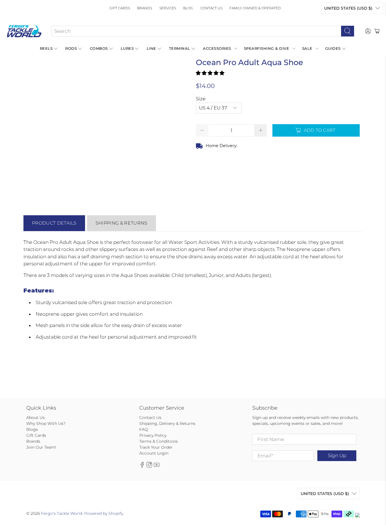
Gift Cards (119, 8)
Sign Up (337, 455)
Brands (144, 8)
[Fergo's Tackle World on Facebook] (142, 466)
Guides (333, 48)
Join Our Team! (41, 447)
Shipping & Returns (122, 223)
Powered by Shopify (103, 513)
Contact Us (211, 8)
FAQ (143, 429)
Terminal (179, 48)
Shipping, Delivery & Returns (167, 423)
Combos (99, 48)
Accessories (217, 48)
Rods (71, 48)
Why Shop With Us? (46, 423)
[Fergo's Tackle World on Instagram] (149, 466)
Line (151, 48)
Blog (188, 8)
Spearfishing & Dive (266, 48)
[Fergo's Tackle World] (24, 31)
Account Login (153, 453)
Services (167, 8)
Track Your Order (156, 447)
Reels (46, 48)
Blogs (32, 429)
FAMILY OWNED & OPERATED (255, 8)
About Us (35, 417)
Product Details (54, 223)
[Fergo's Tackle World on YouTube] (156, 466)
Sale (307, 48)
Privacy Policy (152, 435)
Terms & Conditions (158, 441)
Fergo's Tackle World (61, 513)
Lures (127, 48)
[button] (210, 73)
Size (200, 99)
